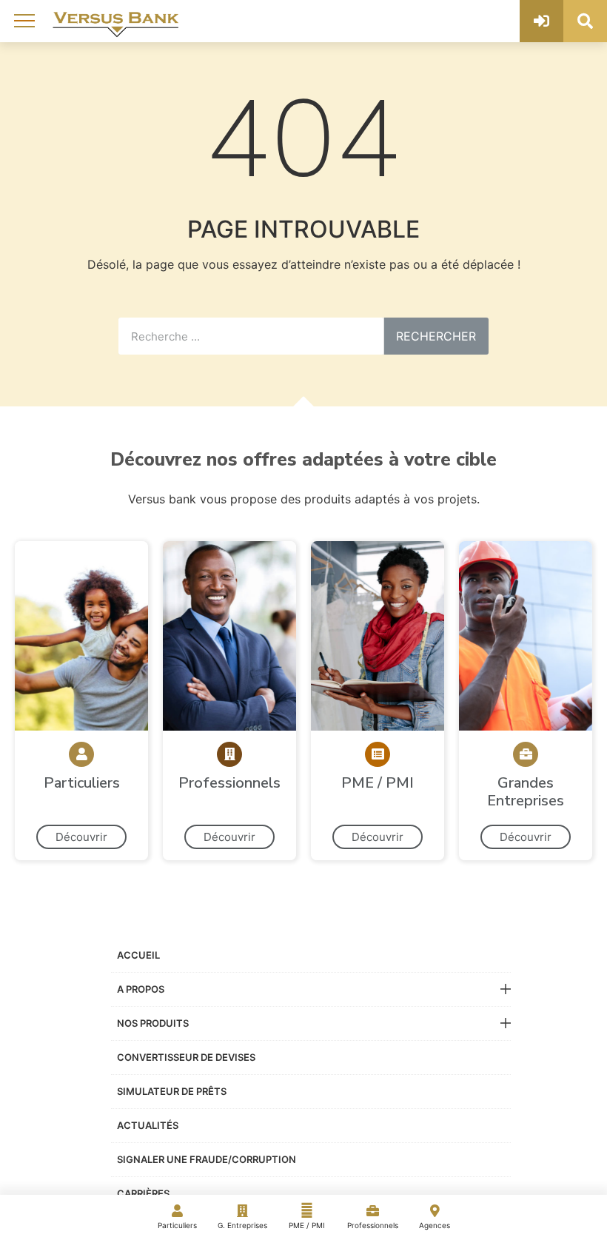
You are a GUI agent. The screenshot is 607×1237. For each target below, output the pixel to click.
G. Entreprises (242, 1225)
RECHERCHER (436, 336)
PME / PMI (307, 1225)
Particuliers (177, 1225)
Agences (434, 1225)
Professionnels (372, 1225)
